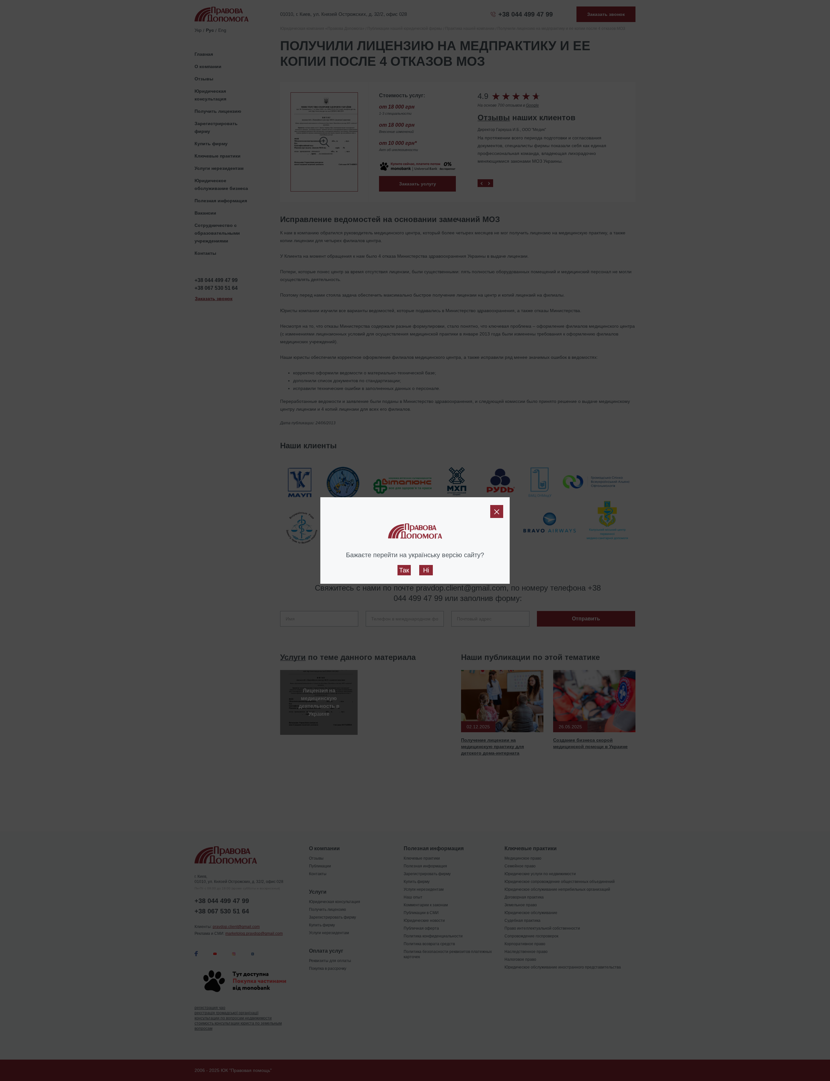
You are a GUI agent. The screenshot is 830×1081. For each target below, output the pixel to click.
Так (404, 570)
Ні (426, 570)
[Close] (496, 511)
